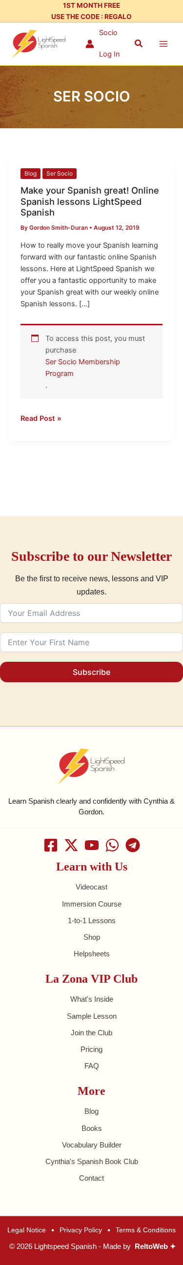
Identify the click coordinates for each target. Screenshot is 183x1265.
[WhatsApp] (112, 845)
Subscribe (91, 672)
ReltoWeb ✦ (155, 1246)
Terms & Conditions (146, 1230)
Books (91, 1128)
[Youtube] (91, 845)
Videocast (91, 887)
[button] (139, 44)
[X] (71, 845)
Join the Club (91, 1033)
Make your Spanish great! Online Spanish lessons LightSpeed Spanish (89, 201)
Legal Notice (26, 1230)
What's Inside (91, 999)
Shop (91, 937)
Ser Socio (59, 173)
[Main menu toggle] (163, 44)
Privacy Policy (81, 1230)
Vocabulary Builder (92, 1145)
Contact (91, 1178)
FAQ (91, 1066)
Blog (30, 173)
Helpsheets (92, 954)
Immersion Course (92, 904)
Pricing (91, 1049)
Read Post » (40, 418)
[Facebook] (50, 845)
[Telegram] (132, 845)
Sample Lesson (92, 1016)
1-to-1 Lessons (92, 921)
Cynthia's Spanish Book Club (91, 1162)
